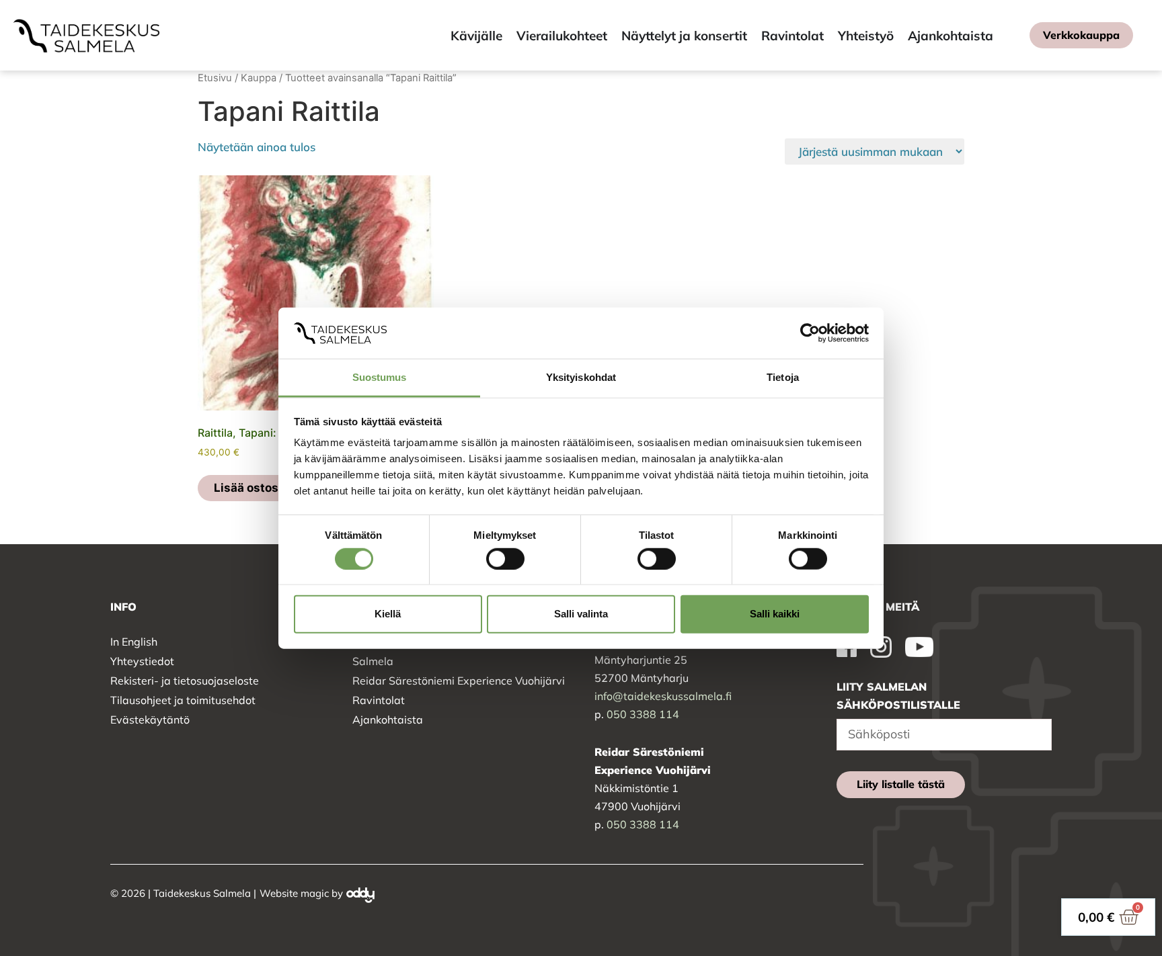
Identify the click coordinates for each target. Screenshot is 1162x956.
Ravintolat (378, 700)
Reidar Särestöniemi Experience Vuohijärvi (458, 680)
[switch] (505, 558)
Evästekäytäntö (150, 719)
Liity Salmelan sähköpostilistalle (898, 695)
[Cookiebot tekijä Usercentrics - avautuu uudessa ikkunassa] (810, 333)
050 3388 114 (643, 714)
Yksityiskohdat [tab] (581, 377)
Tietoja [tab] (783, 377)
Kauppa (258, 78)
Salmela (372, 661)
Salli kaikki (775, 613)
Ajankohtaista (387, 719)
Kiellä (388, 613)
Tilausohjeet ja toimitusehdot (183, 700)
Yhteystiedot (142, 661)
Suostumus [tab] (379, 377)
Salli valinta (581, 613)
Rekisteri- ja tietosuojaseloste (184, 680)
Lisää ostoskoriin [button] (262, 487)
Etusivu (215, 78)
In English (133, 641)
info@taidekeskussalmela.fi (663, 696)
